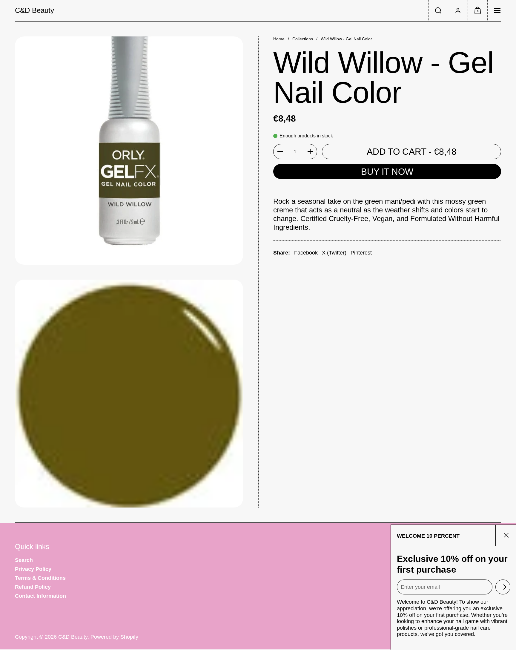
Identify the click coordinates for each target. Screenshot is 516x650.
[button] (438, 10)
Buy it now (387, 171)
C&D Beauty (34, 10)
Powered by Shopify (114, 637)
